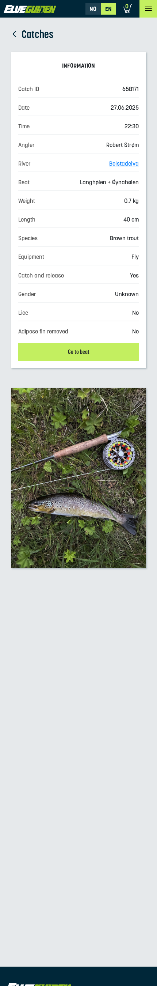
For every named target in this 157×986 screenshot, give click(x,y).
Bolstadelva (124, 163)
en (108, 8)
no (92, 8)
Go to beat (78, 351)
